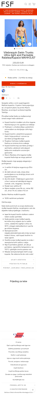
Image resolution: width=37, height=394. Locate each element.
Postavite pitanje (18, 264)
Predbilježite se (18, 385)
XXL (18, 98)
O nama (18, 342)
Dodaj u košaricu (8, 321)
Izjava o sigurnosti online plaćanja (18, 358)
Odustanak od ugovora (18, 365)
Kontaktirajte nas (18, 380)
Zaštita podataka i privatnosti (18, 349)
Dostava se (15, 65)
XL (14, 98)
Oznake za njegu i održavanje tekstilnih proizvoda (18, 375)
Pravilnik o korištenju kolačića (18, 352)
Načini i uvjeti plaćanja (18, 355)
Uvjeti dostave (18, 260)
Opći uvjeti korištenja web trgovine (18, 345)
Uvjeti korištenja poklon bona (18, 371)
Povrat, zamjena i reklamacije (18, 268)
